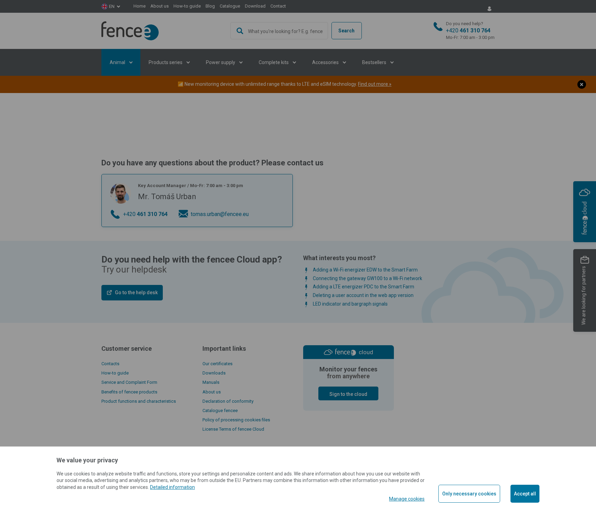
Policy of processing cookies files (236, 419)
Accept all (525, 493)
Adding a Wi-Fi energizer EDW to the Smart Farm (365, 270)
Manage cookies (407, 499)
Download (255, 6)
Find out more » (374, 84)
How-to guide (187, 6)
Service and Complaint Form (129, 382)
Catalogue (230, 6)
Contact (278, 6)
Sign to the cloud (348, 394)
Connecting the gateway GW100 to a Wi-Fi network (367, 278)
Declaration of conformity (228, 401)
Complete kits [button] (274, 62)
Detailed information (172, 487)
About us (159, 6)
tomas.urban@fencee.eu (220, 214)
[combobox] (279, 30)
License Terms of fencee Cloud (233, 429)
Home (139, 6)
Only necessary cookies (469, 493)
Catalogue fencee (220, 410)
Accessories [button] (326, 62)
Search (346, 30)
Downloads (214, 373)
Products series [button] (166, 62)
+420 (470, 30)
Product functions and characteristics (138, 401)
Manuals (210, 382)
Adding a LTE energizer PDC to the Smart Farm (363, 286)
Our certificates (217, 363)
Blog (210, 6)
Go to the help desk (136, 292)
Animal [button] (118, 62)
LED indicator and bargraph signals (350, 304)
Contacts (110, 363)
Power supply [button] (221, 62)
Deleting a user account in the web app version (363, 295)
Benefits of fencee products (129, 391)
